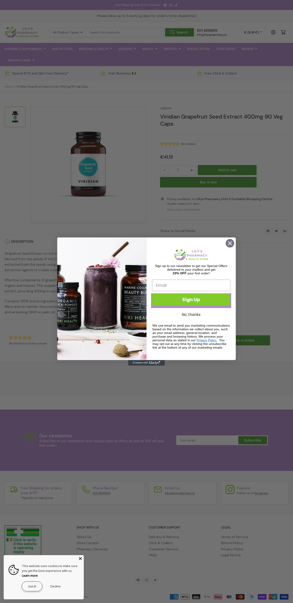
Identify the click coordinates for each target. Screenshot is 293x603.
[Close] (80, 558)
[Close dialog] (230, 243)
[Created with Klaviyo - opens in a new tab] (146, 363)
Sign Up (191, 299)
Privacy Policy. (207, 340)
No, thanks (191, 314)
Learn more (30, 575)
